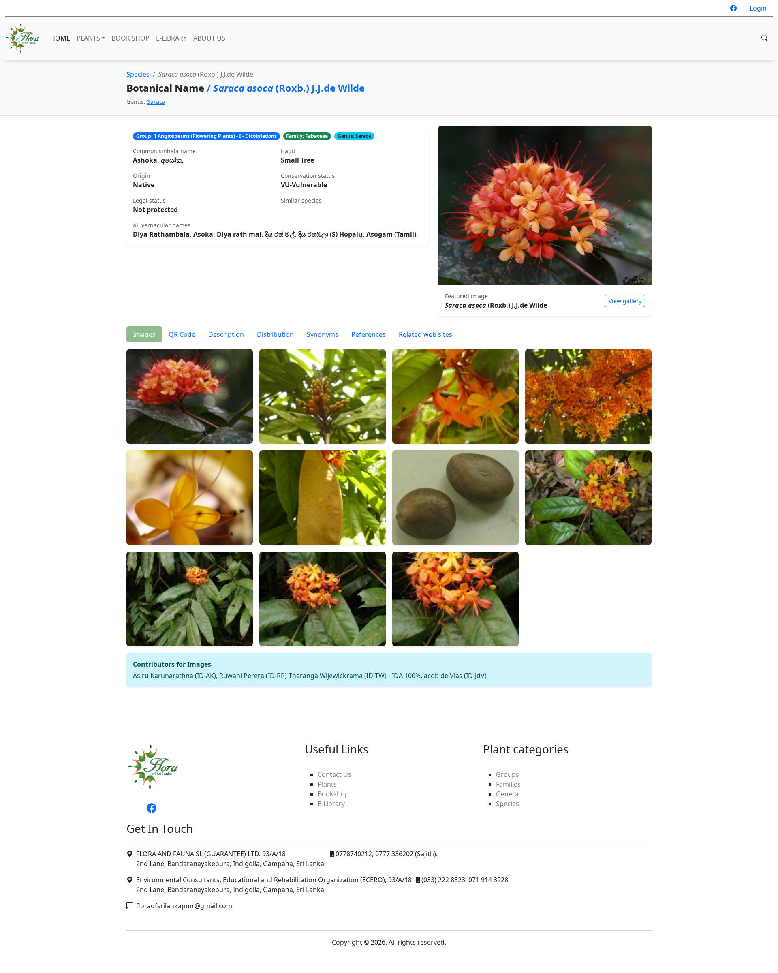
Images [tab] (144, 334)
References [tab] (368, 334)
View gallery (625, 301)
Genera (507, 793)
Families (508, 784)
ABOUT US (209, 38)
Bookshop (333, 793)
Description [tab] (226, 334)
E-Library (331, 803)
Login (758, 8)
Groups (507, 774)
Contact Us (334, 774)
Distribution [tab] (275, 334)
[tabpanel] (389, 514)
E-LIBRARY (171, 38)
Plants (327, 784)
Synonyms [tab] (322, 334)
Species (138, 74)
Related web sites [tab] (425, 334)
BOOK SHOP (130, 38)
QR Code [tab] (182, 334)
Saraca (156, 101)
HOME (60, 38)
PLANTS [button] (88, 38)
